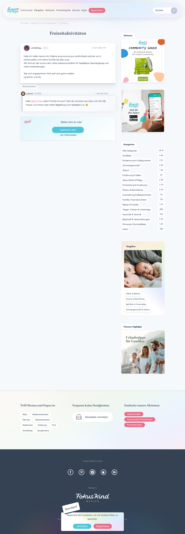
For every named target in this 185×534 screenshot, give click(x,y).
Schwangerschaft (131, 165)
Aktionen (50, 10)
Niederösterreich (40, 414)
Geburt (126, 170)
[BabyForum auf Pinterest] (81, 472)
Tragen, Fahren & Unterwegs (137, 209)
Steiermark (27, 425)
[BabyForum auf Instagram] (92, 472)
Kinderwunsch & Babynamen (137, 160)
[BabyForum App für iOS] (103, 472)
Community (26, 10)
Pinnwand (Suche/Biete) (134, 224)
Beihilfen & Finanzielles (136, 304)
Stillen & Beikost (133, 294)
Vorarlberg (27, 430)
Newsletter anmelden (96, 417)
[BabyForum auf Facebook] (70, 472)
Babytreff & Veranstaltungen (136, 219)
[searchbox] (165, 10)
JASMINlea (36, 48)
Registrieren (97, 10)
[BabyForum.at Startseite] (13, 10)
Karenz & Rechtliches (133, 190)
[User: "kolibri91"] (23, 94)
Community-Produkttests (139, 419)
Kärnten (26, 419)
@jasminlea (36, 101)
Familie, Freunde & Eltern (135, 199)
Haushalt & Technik (132, 214)
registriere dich (68, 129)
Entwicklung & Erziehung (135, 185)
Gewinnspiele (133, 414)
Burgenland (43, 430)
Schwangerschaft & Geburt (138, 310)
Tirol (54, 425)
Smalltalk (127, 155)
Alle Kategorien (130, 150)
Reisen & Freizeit (130, 204)
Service (76, 10)
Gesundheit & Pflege (132, 180)
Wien (24, 414)
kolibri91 (29, 94)
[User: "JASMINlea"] (27, 48)
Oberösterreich (42, 419)
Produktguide (63, 10)
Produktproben (134, 425)
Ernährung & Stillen (132, 175)
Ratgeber (39, 10)
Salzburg (42, 425)
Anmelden (82, 526)
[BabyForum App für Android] (114, 472)
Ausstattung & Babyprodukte (137, 194)
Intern (125, 229)
